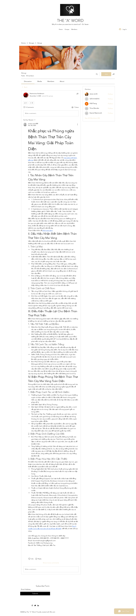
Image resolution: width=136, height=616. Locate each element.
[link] (28, 81)
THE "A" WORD (70, 20)
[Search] (97, 74)
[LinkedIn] (38, 605)
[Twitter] (35, 605)
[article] (51, 332)
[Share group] (113, 74)
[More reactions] (31, 103)
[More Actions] (77, 124)
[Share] (77, 93)
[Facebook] (32, 605)
